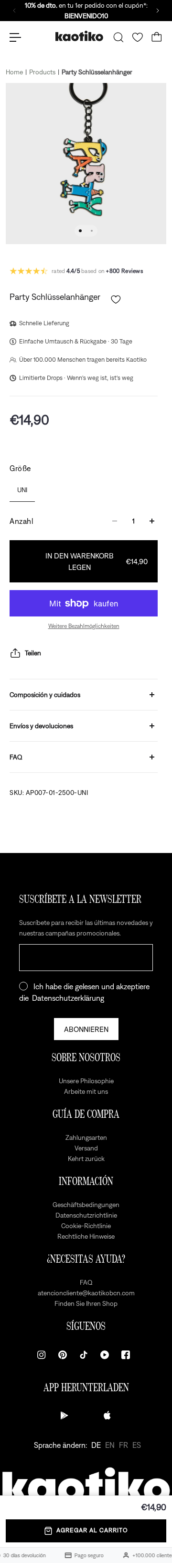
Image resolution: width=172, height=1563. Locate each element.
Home (14, 72)
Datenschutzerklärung (68, 998)
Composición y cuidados (45, 695)
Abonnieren (86, 1029)
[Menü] (15, 37)
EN (110, 1445)
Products (42, 72)
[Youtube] (104, 1354)
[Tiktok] (83, 1354)
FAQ (16, 757)
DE (96, 1445)
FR (123, 1445)
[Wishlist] (137, 37)
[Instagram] (41, 1354)
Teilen (33, 653)
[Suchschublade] (118, 37)
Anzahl (21, 521)
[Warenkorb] (156, 37)
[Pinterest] (62, 1354)
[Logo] (79, 37)
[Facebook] (125, 1354)
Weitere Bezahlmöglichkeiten (83, 626)
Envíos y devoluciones (41, 726)
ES (136, 1445)
